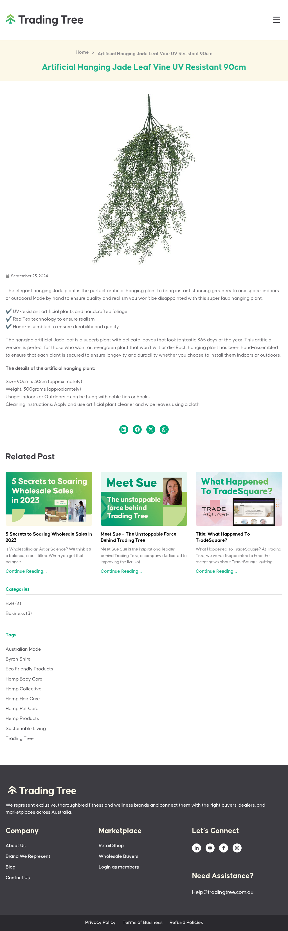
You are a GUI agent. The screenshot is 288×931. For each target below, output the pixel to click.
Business (19, 613)
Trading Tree (20, 738)
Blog (10, 867)
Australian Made (23, 649)
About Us (16, 845)
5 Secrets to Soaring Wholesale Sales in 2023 (49, 537)
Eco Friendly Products (29, 669)
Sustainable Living (26, 728)
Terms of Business (143, 922)
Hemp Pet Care (22, 708)
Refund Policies (186, 922)
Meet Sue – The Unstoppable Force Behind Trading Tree (138, 537)
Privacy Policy (100, 922)
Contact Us (18, 878)
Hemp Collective (24, 689)
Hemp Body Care (24, 679)
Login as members (119, 867)
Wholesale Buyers (118, 856)
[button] (276, 20)
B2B (13, 603)
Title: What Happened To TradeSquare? (223, 537)
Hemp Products (22, 718)
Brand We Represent (28, 856)
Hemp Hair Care (23, 699)
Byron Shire (18, 659)
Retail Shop (111, 845)
